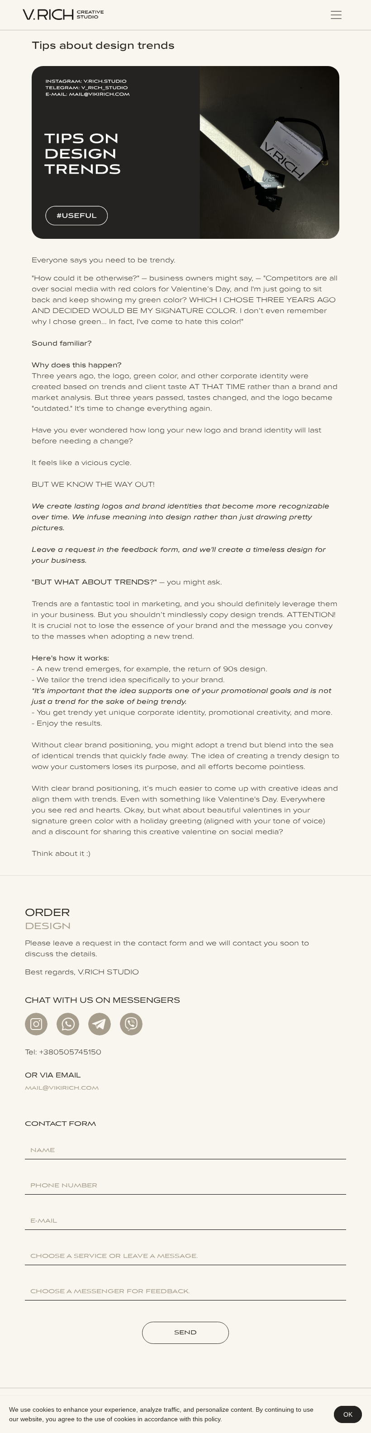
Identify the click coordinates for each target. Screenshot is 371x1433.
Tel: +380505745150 (63, 1052)
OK (347, 1414)
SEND (185, 1332)
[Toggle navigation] (336, 15)
